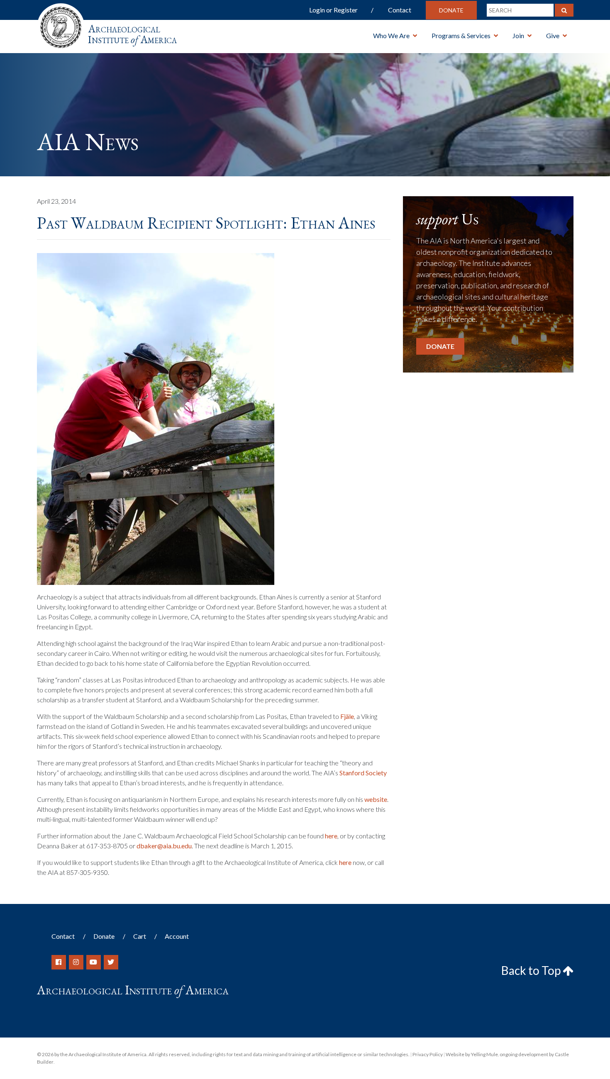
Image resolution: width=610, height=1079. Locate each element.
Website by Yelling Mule (472, 1054)
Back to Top (532, 970)
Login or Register (333, 10)
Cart (139, 936)
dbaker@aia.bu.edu (164, 846)
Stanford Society (363, 773)
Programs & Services (461, 35)
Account (177, 936)
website (375, 799)
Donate (451, 10)
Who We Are (391, 35)
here (331, 836)
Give (552, 35)
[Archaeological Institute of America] (61, 25)
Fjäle (347, 716)
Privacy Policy (427, 1054)
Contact (399, 10)
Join (518, 35)
